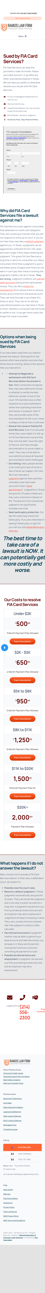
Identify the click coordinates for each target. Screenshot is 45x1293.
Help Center (8, 1189)
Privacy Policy (9, 1207)
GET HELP (24, 13)
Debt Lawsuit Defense (12, 1116)
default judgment (35, 241)
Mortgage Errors (9, 1125)
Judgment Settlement (12, 1112)
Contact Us (7, 1203)
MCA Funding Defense (12, 1120)
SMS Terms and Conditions (14, 1220)
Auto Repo (7, 1103)
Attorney (6, 1194)
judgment (14, 478)
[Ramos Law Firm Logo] (16, 23)
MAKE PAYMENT (32, 13)
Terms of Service (10, 1211)
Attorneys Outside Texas (13, 1083)
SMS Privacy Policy (11, 1216)
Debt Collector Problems (13, 1107)
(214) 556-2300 (24, 1012)
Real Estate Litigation (12, 1080)
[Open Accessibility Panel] (4, 647)
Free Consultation (10, 1198)
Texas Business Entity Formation (16, 1076)
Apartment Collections (12, 1098)
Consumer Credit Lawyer (13, 1073)
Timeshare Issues (10, 1129)
